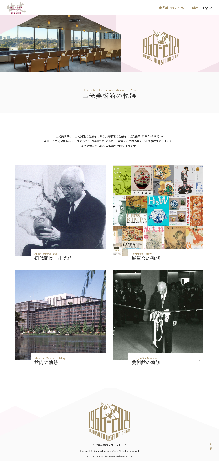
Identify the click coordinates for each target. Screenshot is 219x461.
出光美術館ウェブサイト (107, 445)
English (207, 8)
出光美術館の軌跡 (171, 7)
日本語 (194, 8)
